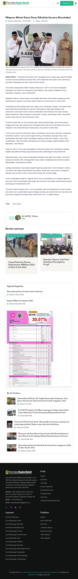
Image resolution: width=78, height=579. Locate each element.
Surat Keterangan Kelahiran (14, 541)
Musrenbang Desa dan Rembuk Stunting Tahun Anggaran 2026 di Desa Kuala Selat (44, 447)
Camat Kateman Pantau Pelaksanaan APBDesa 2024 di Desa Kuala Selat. (21, 264)
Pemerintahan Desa (46, 490)
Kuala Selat (17, 204)
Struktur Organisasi (46, 486)
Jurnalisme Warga (46, 527)
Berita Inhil (43, 524)
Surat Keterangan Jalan (13, 538)
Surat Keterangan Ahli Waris (14, 524)
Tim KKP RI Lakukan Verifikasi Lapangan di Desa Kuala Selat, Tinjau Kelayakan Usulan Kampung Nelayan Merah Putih (43, 411)
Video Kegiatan (45, 538)
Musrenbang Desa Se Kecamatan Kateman (25, 291)
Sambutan (43, 479)
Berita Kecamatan (46, 531)
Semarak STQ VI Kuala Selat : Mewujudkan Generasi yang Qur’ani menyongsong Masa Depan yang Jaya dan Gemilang (41, 423)
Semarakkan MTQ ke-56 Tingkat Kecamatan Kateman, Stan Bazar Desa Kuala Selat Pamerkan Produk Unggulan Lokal (42, 400)
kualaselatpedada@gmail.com (20, 502)
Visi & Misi (43, 483)
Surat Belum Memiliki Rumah (15, 527)
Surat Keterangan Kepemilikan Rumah (18, 548)
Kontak (66, 3)
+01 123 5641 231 (16, 500)
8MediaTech (32, 575)
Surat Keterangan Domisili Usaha (16, 534)
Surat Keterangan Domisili (14, 531)
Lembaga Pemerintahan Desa (50, 500)
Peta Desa (43, 497)
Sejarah (42, 476)
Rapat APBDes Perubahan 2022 (20, 301)
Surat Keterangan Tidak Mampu (16, 559)
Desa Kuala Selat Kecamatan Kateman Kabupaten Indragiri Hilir (40, 572)
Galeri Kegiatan (45, 534)
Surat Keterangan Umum (13, 520)
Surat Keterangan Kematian (14, 545)
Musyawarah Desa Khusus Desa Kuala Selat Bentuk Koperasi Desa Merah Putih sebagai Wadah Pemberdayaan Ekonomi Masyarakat (43, 435)
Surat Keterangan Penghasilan (15, 552)
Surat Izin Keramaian (12, 517)
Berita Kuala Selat (46, 520)
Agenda (42, 517)
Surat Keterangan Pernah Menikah (16, 555)
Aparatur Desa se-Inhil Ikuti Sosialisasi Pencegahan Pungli (56, 262)
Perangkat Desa (45, 493)
